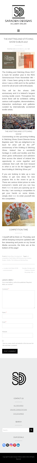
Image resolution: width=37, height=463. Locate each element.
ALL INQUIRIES (18, 405)
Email (4, 322)
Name (4, 312)
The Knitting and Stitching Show (19, 260)
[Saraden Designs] (18, 15)
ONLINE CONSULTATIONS (18, 409)
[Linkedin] (18, 445)
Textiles (9, 260)
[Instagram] (11, 445)
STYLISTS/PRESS (18, 414)
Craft (10, 258)
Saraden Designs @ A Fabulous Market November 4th (28, 270)
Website (4, 331)
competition (5, 258)
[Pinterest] (14, 445)
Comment (5, 289)
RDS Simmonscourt (21, 258)
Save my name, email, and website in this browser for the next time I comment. (18, 344)
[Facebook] (4, 445)
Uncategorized (18, 256)
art (28, 256)
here (9, 188)
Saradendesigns (19, 51)
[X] (7, 445)
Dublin (14, 258)
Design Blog (10, 256)
